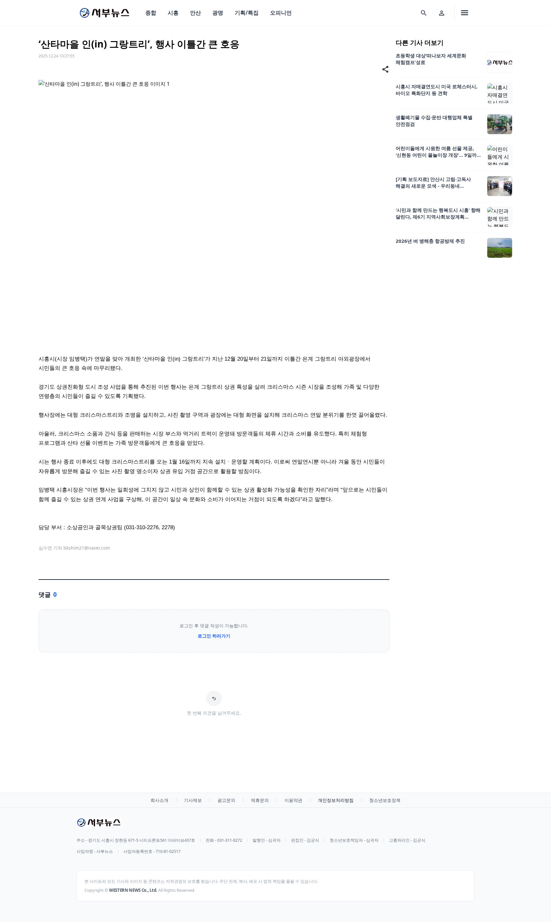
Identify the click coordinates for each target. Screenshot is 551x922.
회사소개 (159, 800)
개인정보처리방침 (336, 800)
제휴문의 (260, 800)
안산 (195, 12)
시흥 (173, 12)
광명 (217, 12)
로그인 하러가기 (214, 636)
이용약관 (293, 800)
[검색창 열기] (423, 12)
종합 (150, 12)
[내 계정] (441, 12)
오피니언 (281, 12)
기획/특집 (247, 12)
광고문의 (226, 800)
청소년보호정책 (384, 800)
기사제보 (193, 800)
